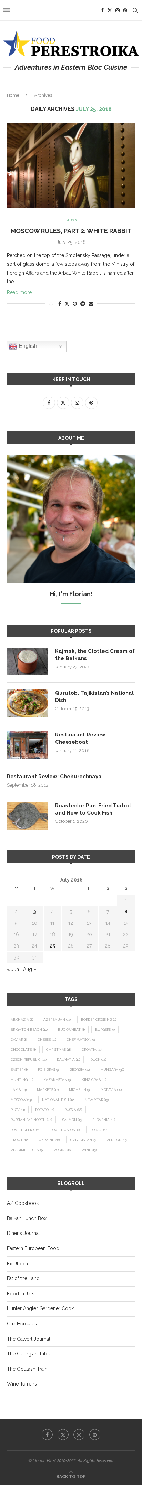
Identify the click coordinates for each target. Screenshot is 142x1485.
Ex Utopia (17, 1263)
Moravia (111, 1090)
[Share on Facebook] (59, 303)
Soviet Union (65, 1130)
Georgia (80, 1070)
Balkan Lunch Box (27, 1218)
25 (52, 946)
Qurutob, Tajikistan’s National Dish (94, 696)
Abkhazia (22, 1019)
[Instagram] (117, 10)
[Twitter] (109, 10)
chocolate (23, 1049)
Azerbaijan (57, 1019)
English (27, 346)
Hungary (112, 1070)
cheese (47, 1039)
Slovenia (104, 1120)
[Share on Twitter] (66, 303)
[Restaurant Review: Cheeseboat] (27, 745)
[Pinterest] (125, 10)
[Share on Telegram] (82, 303)
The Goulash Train (27, 1369)
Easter (19, 1070)
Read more (19, 292)
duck (98, 1060)
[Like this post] (51, 303)
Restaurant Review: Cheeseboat (81, 738)
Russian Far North (31, 1120)
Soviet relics (25, 1130)
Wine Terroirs (22, 1384)
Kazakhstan (57, 1080)
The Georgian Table (29, 1354)
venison (116, 1140)
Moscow (21, 1100)
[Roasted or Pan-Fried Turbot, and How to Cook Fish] (27, 816)
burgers (105, 1029)
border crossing (98, 1019)
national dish (58, 1100)
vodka (62, 1150)
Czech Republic (29, 1060)
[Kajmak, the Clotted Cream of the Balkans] (27, 661)
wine (89, 1150)
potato (44, 1110)
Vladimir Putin (27, 1150)
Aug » (29, 969)
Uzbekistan (83, 1140)
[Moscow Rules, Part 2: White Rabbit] (71, 165)
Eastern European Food (33, 1248)
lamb (19, 1090)
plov (18, 1110)
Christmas (58, 1049)
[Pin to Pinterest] (75, 303)
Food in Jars (20, 1293)
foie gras (48, 1070)
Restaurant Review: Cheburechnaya (54, 776)
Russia (73, 1110)
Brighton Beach (29, 1029)
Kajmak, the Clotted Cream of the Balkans (95, 654)
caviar (19, 1039)
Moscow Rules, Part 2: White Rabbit (71, 231)
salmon (72, 1120)
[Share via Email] (91, 303)
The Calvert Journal (28, 1339)
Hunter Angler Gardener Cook (40, 1308)
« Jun (13, 969)
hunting (22, 1080)
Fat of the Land (23, 1278)
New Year (97, 1100)
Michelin (79, 1090)
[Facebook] (102, 10)
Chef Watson (81, 1039)
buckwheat (71, 1029)
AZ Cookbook (23, 1203)
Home (13, 95)
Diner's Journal (23, 1233)
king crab (94, 1080)
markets (48, 1090)
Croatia (92, 1049)
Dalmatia (68, 1060)
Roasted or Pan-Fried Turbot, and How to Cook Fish (94, 809)
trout (19, 1140)
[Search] (135, 10)
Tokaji (99, 1130)
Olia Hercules (22, 1323)
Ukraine (49, 1140)
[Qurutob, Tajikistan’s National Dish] (27, 703)
